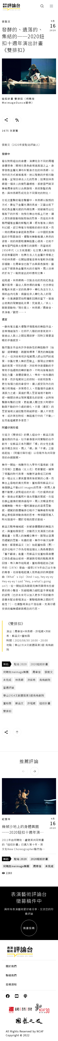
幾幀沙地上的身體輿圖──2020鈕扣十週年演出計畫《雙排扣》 (23, 832)
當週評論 (8, 687)
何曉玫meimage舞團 (16, 672)
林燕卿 (19, 680)
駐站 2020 (20, 664)
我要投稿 (29, 928)
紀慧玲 (6, 819)
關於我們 (11, 966)
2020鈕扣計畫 (39, 664)
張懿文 (6, 21)
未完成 (7, 680)
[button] (23, 771)
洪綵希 (31, 680)
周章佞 (37, 672)
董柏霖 (7, 703)
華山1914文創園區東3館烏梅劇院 (23, 695)
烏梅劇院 (44, 680)
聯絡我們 (11, 975)
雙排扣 (7, 711)
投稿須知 (11, 984)
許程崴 (31, 703)
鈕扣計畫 (44, 703)
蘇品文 (19, 703)
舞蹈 (6, 664)
